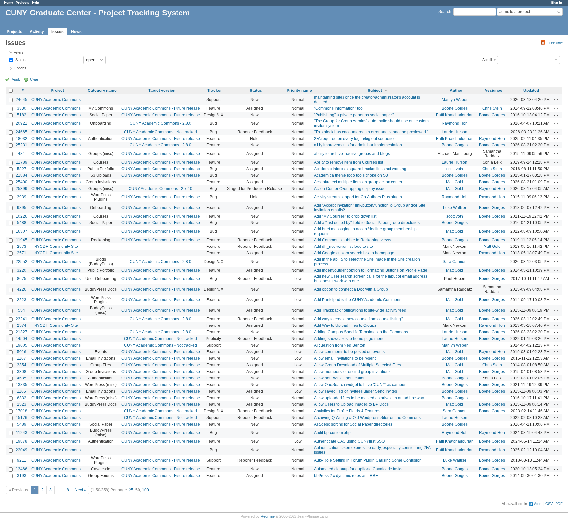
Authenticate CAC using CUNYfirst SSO (349, 441)
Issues (57, 31)
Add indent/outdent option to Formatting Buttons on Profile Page (370, 270)
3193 (21, 475)
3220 (21, 270)
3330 (21, 108)
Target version (161, 90)
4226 (21, 289)
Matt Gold (454, 182)
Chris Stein (492, 108)
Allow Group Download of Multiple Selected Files (357, 365)
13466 (21, 469)
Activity (37, 31)
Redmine (268, 516)
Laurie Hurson (454, 132)
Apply (16, 79)
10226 (21, 216)
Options (20, 68)
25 (131, 490)
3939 (21, 197)
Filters (19, 52)
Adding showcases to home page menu (349, 338)
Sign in (556, 2)
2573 (21, 246)
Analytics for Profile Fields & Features (347, 411)
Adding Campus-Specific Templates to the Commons (361, 332)
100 (145, 490)
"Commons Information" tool (339, 108)
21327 (21, 332)
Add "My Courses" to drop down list (345, 216)
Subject (375, 90)
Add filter (489, 59)
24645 (21, 99)
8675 (21, 278)
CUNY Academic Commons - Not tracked (160, 132)
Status (20, 59)
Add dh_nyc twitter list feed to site (343, 246)
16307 (21, 231)
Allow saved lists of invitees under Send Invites (355, 391)
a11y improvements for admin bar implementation (358, 145)
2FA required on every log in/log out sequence (355, 138)
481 (21, 153)
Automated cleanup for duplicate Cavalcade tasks (358, 469)
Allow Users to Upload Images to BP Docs (351, 404)
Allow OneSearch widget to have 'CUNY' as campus (360, 384)
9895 (21, 207)
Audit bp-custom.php (332, 432)
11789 (21, 162)
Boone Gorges (455, 108)
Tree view (555, 42)
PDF (559, 504)
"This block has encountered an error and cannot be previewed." (371, 132)
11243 (21, 432)
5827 (21, 169)
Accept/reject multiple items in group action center (358, 182)
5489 (21, 424)
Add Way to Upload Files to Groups (345, 325)
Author (456, 90)
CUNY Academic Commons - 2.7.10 (160, 188)
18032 (21, 138)
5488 (21, 223)
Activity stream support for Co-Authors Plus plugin (358, 197)
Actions (556, 99)
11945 (21, 240)
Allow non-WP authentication (340, 378)
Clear (34, 79)
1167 (21, 358)
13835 (21, 384)
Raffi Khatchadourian (455, 115)
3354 (21, 365)
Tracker (214, 90)
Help (35, 2)
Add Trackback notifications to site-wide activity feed (360, 310)
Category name (102, 90)
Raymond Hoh (455, 123)
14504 (21, 338)
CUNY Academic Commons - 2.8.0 (160, 123)
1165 (21, 391)
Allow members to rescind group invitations (352, 371)
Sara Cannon (455, 261)
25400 (21, 182)
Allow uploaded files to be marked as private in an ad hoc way (369, 398)
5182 (21, 115)
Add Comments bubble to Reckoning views (352, 240)
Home (8, 2)
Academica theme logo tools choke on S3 (351, 175)
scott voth (454, 169)
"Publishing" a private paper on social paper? (354, 115)
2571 (21, 253)
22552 (21, 261)
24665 (21, 132)
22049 (21, 450)
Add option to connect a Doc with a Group (351, 289)
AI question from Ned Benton (339, 345)
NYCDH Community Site (56, 246)
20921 (21, 123)
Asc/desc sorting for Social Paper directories (353, 424)
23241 (21, 319)
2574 (21, 325)
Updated (531, 90)
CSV (549, 504)
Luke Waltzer (454, 207)
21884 (21, 175)
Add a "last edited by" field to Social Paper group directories (367, 223)
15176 (21, 417)
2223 (21, 300)
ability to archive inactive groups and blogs (352, 153)
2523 (21, 404)
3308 (21, 371)
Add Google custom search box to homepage (354, 253)
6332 (21, 398)
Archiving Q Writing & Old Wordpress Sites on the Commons (367, 417)
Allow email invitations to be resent (345, 358)
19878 (21, 441)
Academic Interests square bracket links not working (360, 169)
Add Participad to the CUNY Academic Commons (357, 300)
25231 (21, 145)
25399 (21, 188)
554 (21, 310)
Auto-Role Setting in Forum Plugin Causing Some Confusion (368, 460)
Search (444, 11)
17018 (21, 411)
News (76, 31)
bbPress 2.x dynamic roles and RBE (346, 475)
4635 (21, 378)
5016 (21, 352)
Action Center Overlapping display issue (350, 188)
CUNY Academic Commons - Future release (160, 108)
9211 (21, 460)
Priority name (299, 90)
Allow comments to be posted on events (349, 352)
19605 (21, 345)
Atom (538, 504)
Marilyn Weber (455, 99)
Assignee (493, 90)
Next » (80, 490)
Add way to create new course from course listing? (358, 319)
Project (57, 90)
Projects (22, 2)
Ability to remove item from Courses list (348, 162)
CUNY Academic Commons (56, 99)
